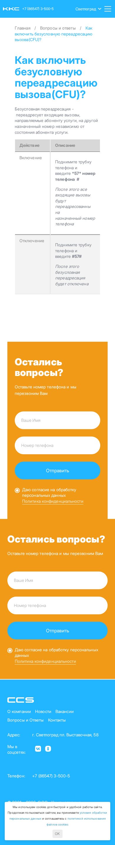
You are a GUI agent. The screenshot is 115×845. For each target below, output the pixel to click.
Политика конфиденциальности (52, 501)
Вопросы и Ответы (25, 719)
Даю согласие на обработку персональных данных (49, 492)
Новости (43, 711)
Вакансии (64, 711)
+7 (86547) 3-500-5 (38, 8)
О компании (19, 711)
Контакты (57, 719)
